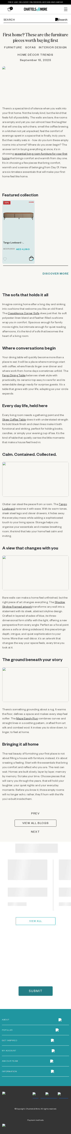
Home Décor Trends (35, 55)
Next (35, 832)
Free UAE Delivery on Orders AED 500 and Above (35, 2)
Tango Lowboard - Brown (13, 243)
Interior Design (53, 47)
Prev (35, 813)
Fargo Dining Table (14, 375)
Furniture (13, 47)
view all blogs (35, 823)
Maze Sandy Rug (27, 719)
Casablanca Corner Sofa (23, 313)
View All (35, 921)
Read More (17, 904)
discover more (56, 274)
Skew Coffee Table (14, 420)
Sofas (30, 47)
